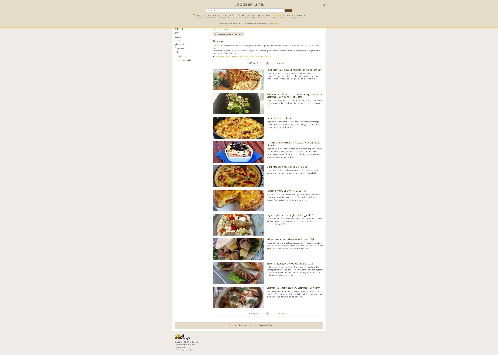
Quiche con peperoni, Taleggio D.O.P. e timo (287, 166)
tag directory (240, 325)
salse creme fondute (184, 60)
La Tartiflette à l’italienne (279, 118)
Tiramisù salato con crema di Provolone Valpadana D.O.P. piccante (293, 144)
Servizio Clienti (273, 23)
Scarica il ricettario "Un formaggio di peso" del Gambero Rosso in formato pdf (243, 56)
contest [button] (228, 325)
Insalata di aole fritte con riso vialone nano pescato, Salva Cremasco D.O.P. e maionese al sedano (294, 95)
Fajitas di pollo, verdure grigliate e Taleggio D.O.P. (290, 215)
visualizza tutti (282, 63)
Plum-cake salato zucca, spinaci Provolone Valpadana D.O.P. (294, 70)
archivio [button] (253, 325)
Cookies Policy (190, 350)
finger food (179, 48)
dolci (177, 52)
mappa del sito (265, 325)
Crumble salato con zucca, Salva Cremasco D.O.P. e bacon (293, 288)
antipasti (179, 29)
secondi (178, 37)
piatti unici (180, 44)
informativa (277, 15)
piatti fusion (180, 56)
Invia (288, 10)
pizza (177, 40)
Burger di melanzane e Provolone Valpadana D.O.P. (290, 263)
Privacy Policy (180, 350)
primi (177, 33)
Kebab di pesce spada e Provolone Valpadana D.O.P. (290, 239)
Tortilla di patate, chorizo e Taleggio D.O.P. (286, 191)
